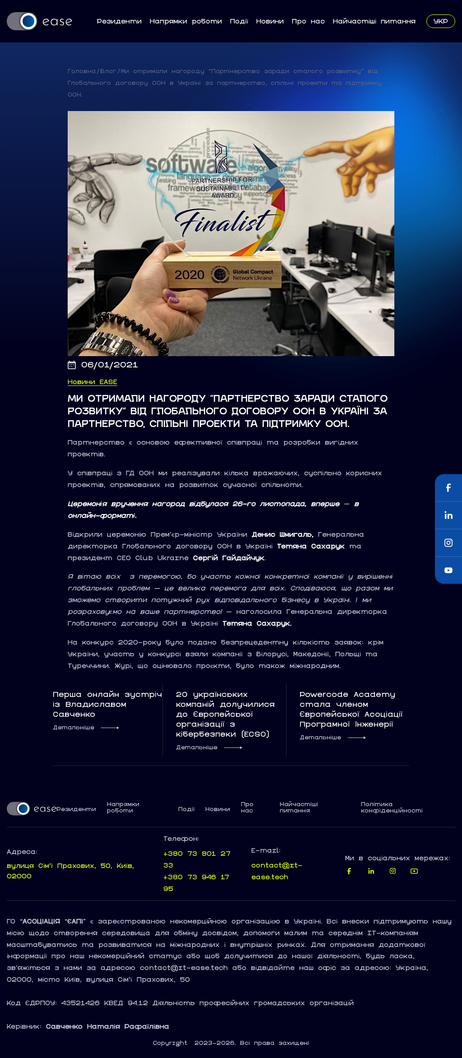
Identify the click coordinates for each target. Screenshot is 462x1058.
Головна (82, 71)
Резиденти (119, 21)
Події (239, 21)
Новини (270, 21)
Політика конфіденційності (392, 807)
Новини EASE (92, 381)
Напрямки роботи (186, 21)
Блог (108, 71)
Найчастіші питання (374, 21)
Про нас (308, 21)
